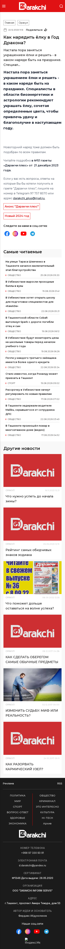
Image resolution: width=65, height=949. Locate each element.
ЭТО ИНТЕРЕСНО (47, 806)
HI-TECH (47, 817)
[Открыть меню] (4, 6)
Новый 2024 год (17, 216)
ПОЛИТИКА (17, 795)
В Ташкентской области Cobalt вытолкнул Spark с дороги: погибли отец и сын (30, 322)
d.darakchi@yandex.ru (32, 865)
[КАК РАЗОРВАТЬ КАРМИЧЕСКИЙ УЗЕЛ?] (32, 738)
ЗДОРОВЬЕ (17, 817)
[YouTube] (23, 233)
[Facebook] (6, 233)
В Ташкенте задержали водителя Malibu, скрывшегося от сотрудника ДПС (30, 410)
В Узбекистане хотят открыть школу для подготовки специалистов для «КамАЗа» (30, 302)
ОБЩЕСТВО (47, 795)
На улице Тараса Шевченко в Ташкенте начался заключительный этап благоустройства (30, 266)
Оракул (23, 22)
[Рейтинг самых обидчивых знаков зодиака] (32, 524)
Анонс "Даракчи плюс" (22, 206)
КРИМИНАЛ (47, 801)
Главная (9, 22)
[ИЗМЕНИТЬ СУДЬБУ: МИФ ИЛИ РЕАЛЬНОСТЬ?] (32, 684)
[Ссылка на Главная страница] (32, 6)
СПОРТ (17, 806)
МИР (17, 801)
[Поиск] (61, 5)
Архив (47, 823)
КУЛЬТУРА (47, 812)
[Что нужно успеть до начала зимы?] (32, 470)
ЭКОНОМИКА (18, 823)
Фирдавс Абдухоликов (32, 915)
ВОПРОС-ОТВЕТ (17, 812)
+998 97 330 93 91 (32, 852)
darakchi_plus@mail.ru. (29, 198)
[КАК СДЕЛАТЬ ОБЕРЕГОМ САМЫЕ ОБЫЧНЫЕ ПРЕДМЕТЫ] (32, 631)
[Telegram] (32, 233)
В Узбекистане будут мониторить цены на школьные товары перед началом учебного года (32, 342)
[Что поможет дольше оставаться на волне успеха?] (32, 577)
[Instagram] (15, 234)
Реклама (8, 783)
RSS (59, 783)
